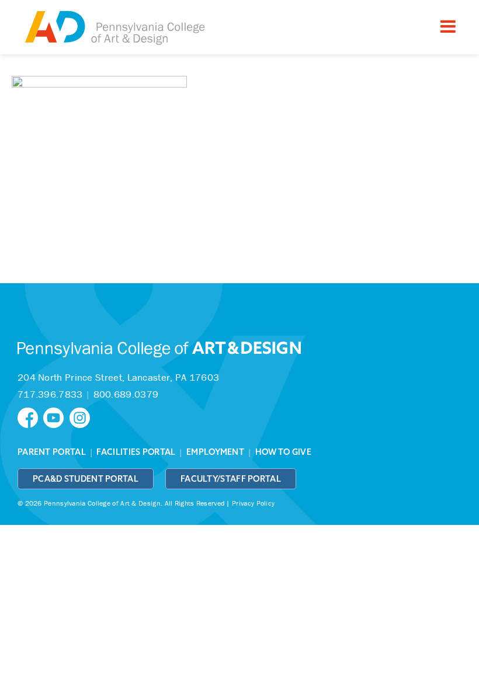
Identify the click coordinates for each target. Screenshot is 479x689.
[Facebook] (30, 416)
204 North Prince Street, (118, 377)
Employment (215, 452)
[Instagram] (81, 416)
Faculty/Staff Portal (231, 479)
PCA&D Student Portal (85, 479)
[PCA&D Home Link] (113, 28)
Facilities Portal (135, 452)
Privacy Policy (253, 503)
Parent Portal (52, 452)
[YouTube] (56, 416)
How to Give (283, 452)
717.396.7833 (50, 394)
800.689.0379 (126, 394)
